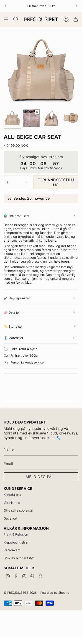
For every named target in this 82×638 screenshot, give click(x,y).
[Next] (76, 6)
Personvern (12, 550)
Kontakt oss (12, 495)
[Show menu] (5, 19)
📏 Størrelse (13, 326)
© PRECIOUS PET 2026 (20, 592)
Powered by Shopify (54, 592)
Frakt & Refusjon (16, 534)
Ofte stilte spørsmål (18, 510)
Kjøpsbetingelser (16, 542)
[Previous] (6, 6)
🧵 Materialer (13, 338)
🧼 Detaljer (12, 312)
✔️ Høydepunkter (17, 298)
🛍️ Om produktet (16, 216)
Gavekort (10, 518)
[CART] (75, 19)
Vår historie (12, 503)
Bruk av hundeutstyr (19, 558)
